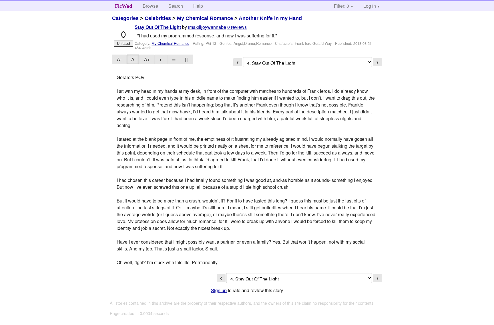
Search (175, 6)
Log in (369, 6)
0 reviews (237, 27)
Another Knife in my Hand (270, 18)
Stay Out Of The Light (158, 27)
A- (119, 59)
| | (186, 59)
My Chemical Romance (205, 18)
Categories (125, 18)
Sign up (219, 290)
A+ (147, 59)
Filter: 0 (341, 6)
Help (198, 6)
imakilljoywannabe (207, 27)
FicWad (123, 6)
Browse (150, 6)
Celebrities (158, 18)
